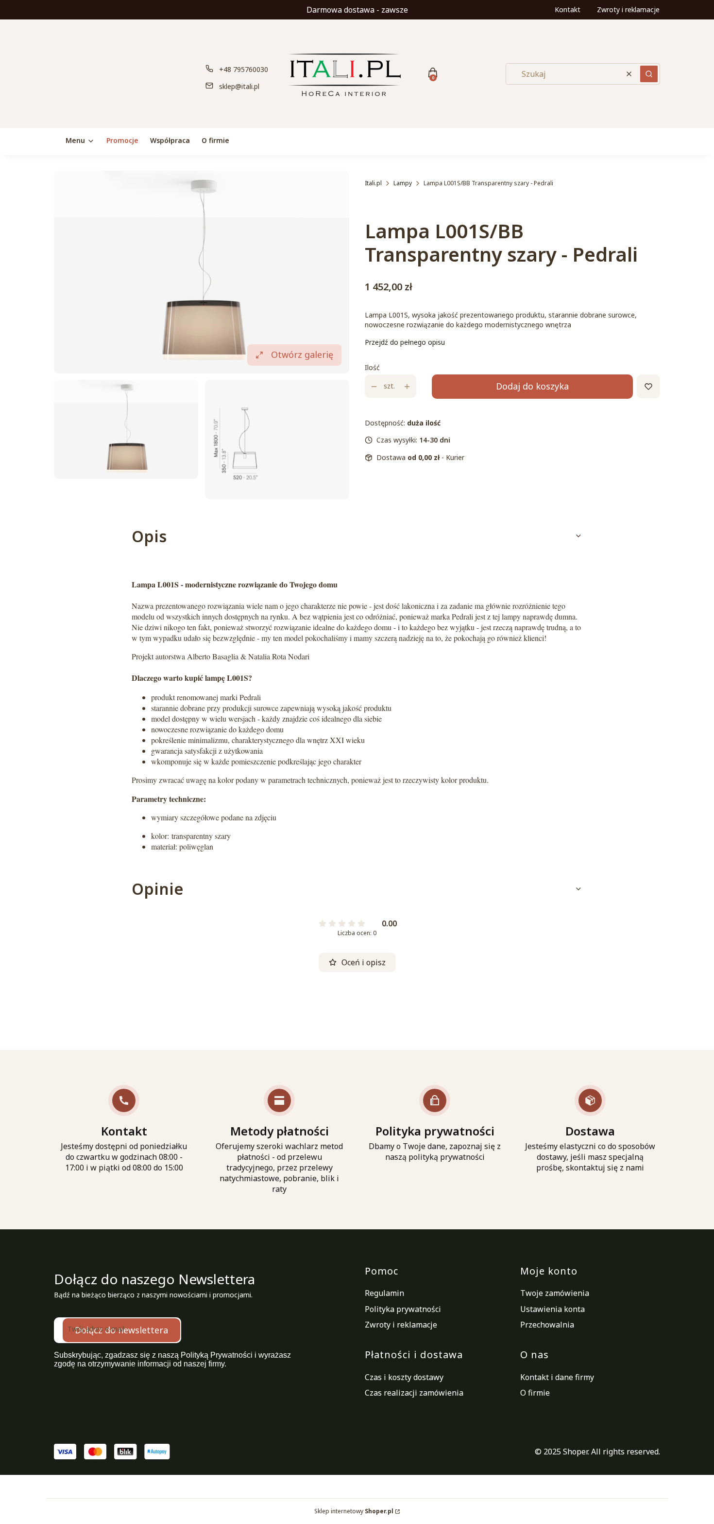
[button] (649, 74)
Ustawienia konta (552, 1309)
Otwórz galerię (302, 354)
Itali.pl (373, 183)
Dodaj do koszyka (532, 386)
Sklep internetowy (353, 1511)
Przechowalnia (547, 1324)
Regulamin (384, 1293)
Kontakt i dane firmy (557, 1377)
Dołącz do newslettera (121, 1330)
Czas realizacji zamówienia (414, 1392)
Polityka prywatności (403, 1309)
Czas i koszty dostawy (404, 1377)
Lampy (402, 183)
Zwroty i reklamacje (628, 9)
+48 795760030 (243, 69)
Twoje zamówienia (554, 1293)
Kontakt (567, 9)
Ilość (372, 367)
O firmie (535, 1392)
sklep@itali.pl (239, 86)
